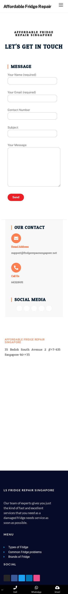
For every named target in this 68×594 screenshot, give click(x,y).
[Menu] (61, 5)
